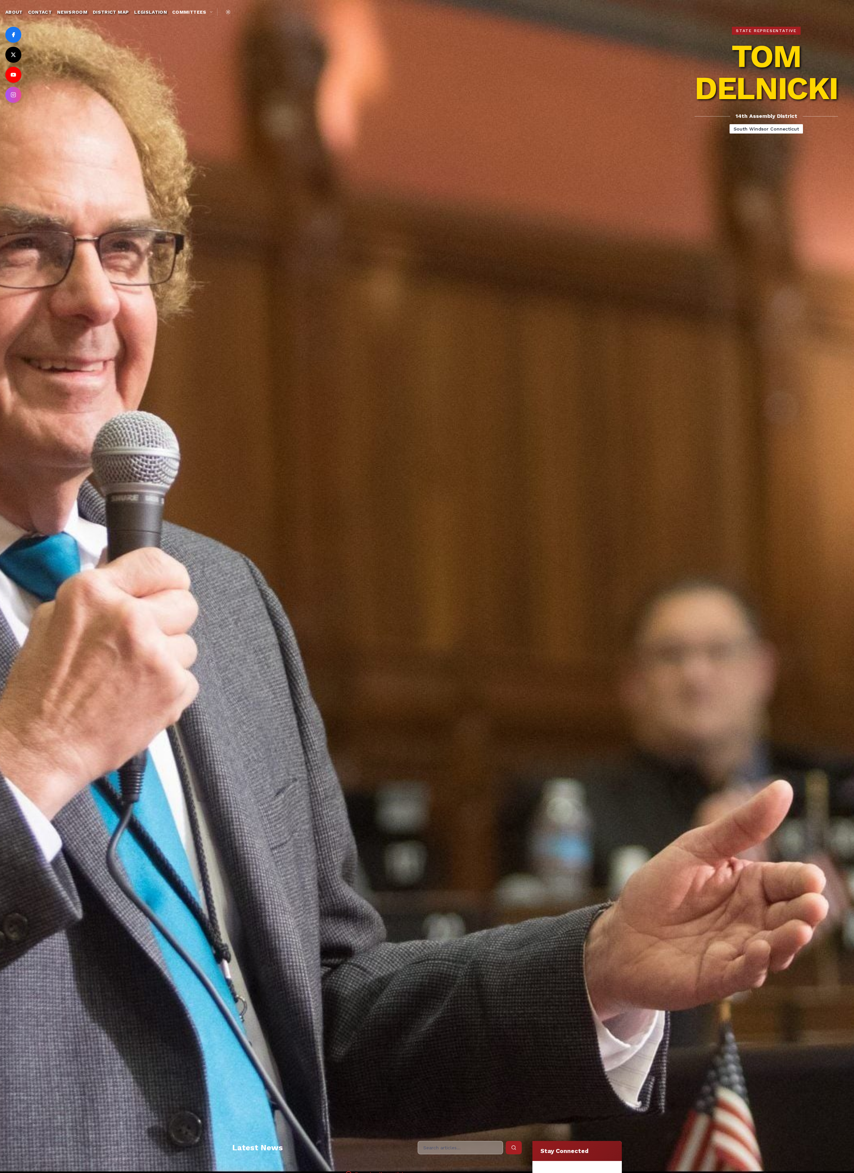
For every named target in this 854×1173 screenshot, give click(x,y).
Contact (40, 12)
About (14, 12)
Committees (189, 12)
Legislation (150, 12)
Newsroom (72, 12)
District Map (111, 12)
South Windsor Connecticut (766, 129)
